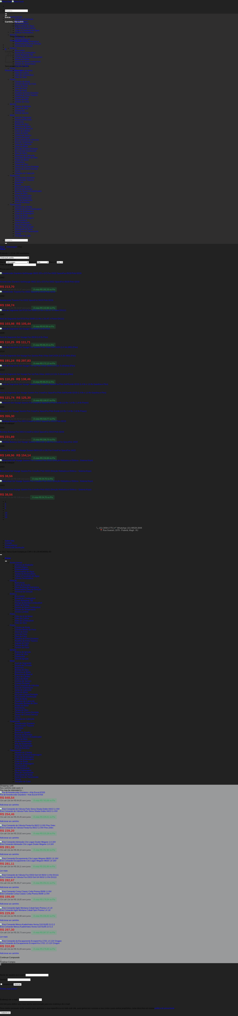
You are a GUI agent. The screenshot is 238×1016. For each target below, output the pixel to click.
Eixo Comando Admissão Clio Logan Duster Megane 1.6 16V (27, 844)
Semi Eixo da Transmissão (26, 231)
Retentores (20, 162)
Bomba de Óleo (22, 124)
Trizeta (18, 234)
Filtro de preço (6, 265)
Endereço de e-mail (9, 1000)
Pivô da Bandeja (22, 202)
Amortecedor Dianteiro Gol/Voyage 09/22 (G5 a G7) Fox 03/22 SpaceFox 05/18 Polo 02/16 (39, 282)
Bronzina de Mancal (23, 129)
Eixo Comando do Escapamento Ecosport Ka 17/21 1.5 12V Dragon (30, 943)
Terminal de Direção (24, 46)
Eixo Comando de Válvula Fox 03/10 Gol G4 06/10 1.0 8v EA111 (28, 877)
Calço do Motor (21, 133)
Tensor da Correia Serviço (26, 169)
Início (2, 247)
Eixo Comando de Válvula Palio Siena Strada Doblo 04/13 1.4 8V (29, 811)
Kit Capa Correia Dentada (26, 149)
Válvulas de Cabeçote (24, 173)
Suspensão (15, 175)
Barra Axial (20, 37)
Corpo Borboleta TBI (24, 55)
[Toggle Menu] (6, 15)
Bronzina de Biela (23, 126)
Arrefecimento (16, 17)
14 (6, 513)
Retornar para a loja (13, 70)
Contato (8, 543)
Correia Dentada (22, 137)
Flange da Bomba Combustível (28, 57)
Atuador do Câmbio (23, 207)
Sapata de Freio (22, 97)
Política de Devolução (14, 547)
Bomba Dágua (21, 21)
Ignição (13, 104)
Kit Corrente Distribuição (25, 151)
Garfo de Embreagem (24, 218)
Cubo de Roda (21, 216)
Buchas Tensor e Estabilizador (28, 191)
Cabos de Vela (21, 108)
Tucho (17, 171)
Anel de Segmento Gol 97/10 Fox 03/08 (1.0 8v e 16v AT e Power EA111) (32, 319)
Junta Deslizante (22, 222)
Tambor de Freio (22, 102)
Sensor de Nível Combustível (28, 62)
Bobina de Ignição (23, 106)
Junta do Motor (21, 146)
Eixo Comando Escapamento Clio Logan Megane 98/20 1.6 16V (28, 861)
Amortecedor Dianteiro (25, 178)
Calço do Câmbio (22, 131)
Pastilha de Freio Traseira (26, 95)
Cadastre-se (5, 1013)
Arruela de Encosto (23, 120)
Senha (3, 980)
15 (6, 515)
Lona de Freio (21, 88)
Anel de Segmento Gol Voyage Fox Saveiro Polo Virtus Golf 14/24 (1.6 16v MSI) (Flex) (38, 356)
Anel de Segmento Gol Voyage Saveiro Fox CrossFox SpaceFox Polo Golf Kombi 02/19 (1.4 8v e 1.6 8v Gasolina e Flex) (53, 393)
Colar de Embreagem (24, 213)
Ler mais (4, 871)
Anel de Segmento (23, 117)
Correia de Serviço (23, 135)
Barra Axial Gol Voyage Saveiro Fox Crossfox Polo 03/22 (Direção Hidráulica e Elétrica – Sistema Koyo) (45, 471)
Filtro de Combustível (24, 75)
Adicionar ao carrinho (9, 805)
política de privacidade (164, 1008)
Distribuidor (20, 111)
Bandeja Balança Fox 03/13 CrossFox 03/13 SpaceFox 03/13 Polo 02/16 (32, 432)
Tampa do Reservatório (25, 28)
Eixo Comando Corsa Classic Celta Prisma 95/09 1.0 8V (25, 894)
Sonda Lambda (21, 66)
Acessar (17, 984)
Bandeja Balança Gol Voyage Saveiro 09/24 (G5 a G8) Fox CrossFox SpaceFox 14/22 (38, 450)
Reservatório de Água (24, 26)
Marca (2, 262)
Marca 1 (32, 262)
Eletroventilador (22, 24)
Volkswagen (11, 247)
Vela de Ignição (22, 113)
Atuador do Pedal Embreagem (28, 209)
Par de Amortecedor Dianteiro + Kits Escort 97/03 (21, 795)
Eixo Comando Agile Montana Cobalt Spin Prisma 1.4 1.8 (25, 910)
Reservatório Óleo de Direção (28, 44)
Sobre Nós (9, 541)
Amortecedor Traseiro (24, 180)
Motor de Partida (22, 59)
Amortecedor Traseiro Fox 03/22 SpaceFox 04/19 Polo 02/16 (26, 300)
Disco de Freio (21, 86)
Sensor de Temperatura (25, 64)
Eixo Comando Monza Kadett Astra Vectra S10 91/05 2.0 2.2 (26, 927)
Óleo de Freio (21, 91)
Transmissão (15, 204)
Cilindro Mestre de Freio (25, 84)
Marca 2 (52, 262)
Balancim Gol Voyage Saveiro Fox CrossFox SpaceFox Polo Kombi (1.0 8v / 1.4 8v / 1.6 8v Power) (43, 411)
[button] (14, 22)
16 (6, 517)
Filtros (12, 68)
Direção (13, 35)
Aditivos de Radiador (24, 19)
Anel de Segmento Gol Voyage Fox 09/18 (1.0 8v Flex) (24, 337)
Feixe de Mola (21, 193)
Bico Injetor (20, 50)
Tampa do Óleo (21, 164)
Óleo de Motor (21, 153)
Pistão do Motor (22, 160)
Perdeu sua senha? (8, 989)
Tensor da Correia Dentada (27, 167)
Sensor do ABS (21, 100)
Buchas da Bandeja (23, 189)
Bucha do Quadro (22, 187)
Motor (12, 115)
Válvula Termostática (24, 33)
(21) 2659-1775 (106, 528)
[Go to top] (1, 554)
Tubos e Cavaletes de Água (27, 30)
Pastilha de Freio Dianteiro (26, 93)
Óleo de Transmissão (24, 227)
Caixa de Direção (22, 39)
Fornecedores (11, 545)
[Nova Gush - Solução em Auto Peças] (12, 1)
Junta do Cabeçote (23, 144)
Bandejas (19, 182)
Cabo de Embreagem (24, 211)
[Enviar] (6, 243)
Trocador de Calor (23, 236)
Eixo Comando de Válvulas (27, 140)
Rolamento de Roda (24, 229)
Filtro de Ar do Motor (24, 70)
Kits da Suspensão (23, 198)
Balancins (19, 122)
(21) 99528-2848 (134, 528)
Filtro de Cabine (22, 73)
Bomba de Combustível (25, 53)
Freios (12, 79)
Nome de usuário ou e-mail (12, 975)
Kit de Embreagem (23, 225)
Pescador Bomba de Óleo (26, 158)
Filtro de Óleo (21, 77)
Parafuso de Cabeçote (25, 155)
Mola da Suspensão (23, 200)
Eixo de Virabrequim (24, 142)
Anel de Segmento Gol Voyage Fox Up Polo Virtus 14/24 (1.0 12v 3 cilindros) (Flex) (36, 374)
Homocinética (21, 220)
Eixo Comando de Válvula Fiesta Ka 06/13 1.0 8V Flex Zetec (26, 828)
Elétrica (13, 48)
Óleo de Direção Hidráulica (27, 41)
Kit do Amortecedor (23, 196)
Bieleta (18, 184)
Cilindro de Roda (22, 82)
